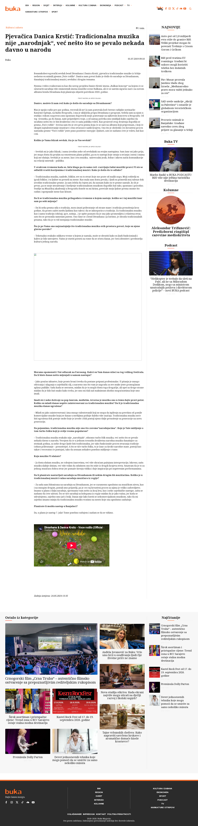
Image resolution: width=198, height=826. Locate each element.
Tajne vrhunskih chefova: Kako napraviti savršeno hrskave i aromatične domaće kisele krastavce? (122, 737)
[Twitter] (173, 8)
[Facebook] (166, 8)
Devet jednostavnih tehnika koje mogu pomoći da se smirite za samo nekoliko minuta (74, 760)
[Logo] (12, 8)
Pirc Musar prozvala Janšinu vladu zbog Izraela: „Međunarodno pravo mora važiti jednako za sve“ (176, 86)
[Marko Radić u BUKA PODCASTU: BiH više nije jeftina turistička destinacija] (171, 159)
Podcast (171, 245)
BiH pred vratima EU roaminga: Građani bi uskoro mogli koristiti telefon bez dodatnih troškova (174, 64)
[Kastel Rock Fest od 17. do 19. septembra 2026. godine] (74, 701)
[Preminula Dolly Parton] (27, 741)
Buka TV (171, 141)
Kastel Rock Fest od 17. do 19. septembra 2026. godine (75, 718)
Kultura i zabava (14, 27)
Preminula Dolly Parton (28, 757)
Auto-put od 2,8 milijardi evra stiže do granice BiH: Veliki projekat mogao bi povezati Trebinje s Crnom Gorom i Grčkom (177, 43)
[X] (27, 74)
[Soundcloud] (181, 8)
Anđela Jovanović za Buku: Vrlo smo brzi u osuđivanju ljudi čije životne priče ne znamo (122, 655)
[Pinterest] (27, 80)
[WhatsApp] (27, 87)
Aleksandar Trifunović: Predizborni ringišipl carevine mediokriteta (170, 231)
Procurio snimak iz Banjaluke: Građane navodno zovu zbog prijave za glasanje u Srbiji (177, 124)
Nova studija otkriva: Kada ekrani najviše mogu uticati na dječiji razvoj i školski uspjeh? (122, 695)
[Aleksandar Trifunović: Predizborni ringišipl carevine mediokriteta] (171, 210)
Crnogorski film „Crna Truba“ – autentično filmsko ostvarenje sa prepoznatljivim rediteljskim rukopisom (50, 680)
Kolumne (171, 190)
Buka (8, 60)
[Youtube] (184, 8)
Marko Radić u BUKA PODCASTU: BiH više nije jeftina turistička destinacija (171, 177)
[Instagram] (169, 8)
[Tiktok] (177, 8)
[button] (190, 8)
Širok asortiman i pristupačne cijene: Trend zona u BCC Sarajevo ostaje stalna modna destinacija (27, 720)
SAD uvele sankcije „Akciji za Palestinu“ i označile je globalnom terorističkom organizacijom (176, 106)
